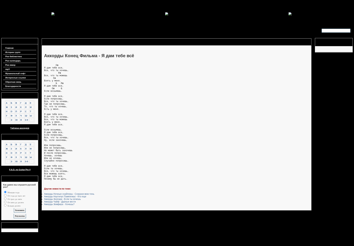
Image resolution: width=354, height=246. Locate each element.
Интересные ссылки (15, 78)
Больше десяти (13, 206)
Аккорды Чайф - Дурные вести (60, 201)
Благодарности (13, 86)
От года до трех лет (16, 196)
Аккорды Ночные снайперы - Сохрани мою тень (69, 194)
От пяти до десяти (15, 202)
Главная (9, 48)
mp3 (7, 69)
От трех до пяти (14, 199)
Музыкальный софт (15, 73)
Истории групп (12, 52)
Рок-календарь (13, 61)
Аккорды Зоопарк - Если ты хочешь (62, 199)
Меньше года (13, 192)
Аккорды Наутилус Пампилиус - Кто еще (65, 196)
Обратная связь (13, 82)
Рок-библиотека (13, 56)
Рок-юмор (10, 65)
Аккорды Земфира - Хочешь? (59, 204)
